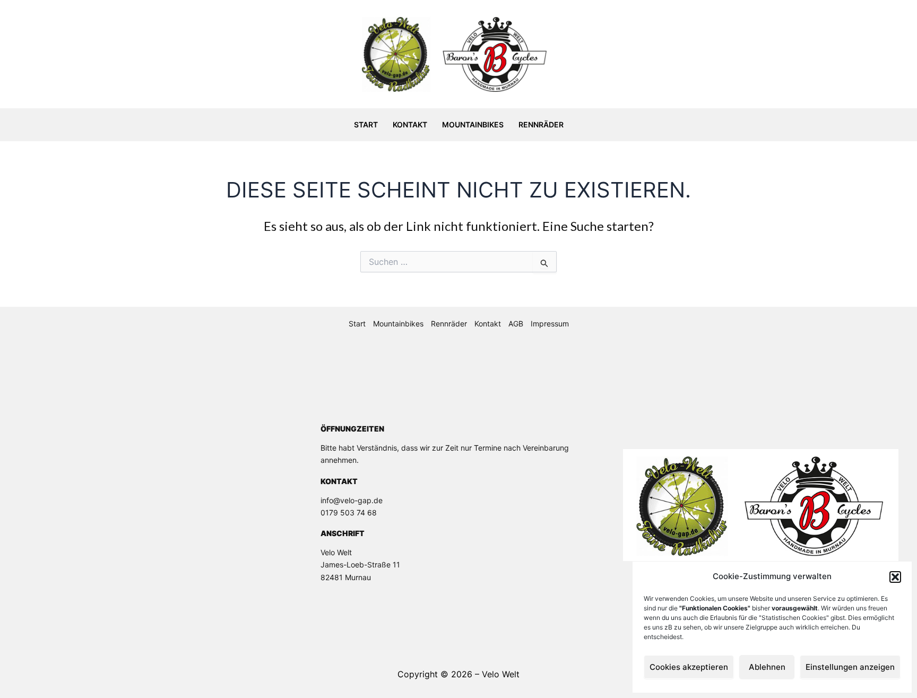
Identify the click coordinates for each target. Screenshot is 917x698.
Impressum (550, 323)
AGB (515, 323)
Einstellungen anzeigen (850, 667)
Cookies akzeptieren (689, 667)
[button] (895, 577)
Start (366, 124)
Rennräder (541, 124)
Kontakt (410, 124)
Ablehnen (767, 667)
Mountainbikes (473, 124)
